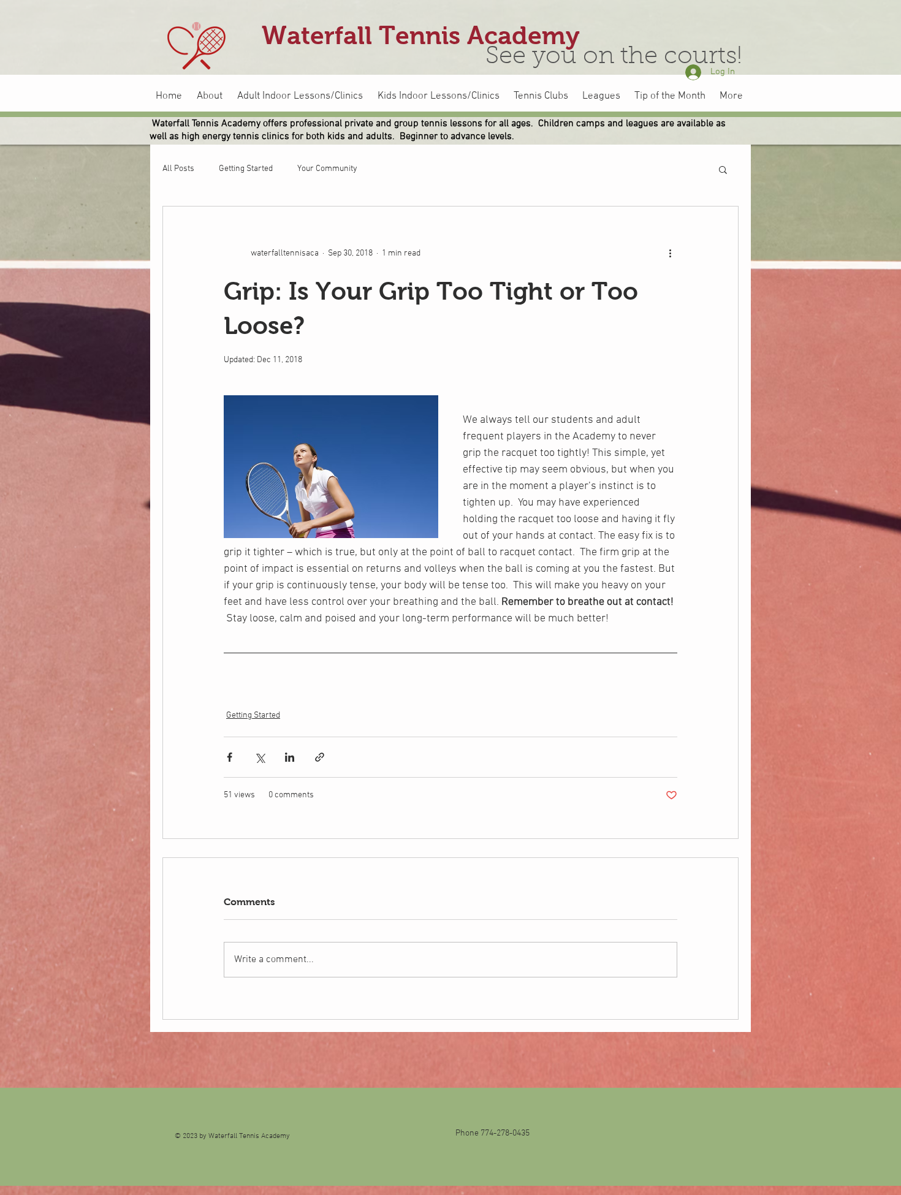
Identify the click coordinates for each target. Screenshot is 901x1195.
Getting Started (246, 169)
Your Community (327, 169)
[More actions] (670, 253)
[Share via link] (319, 757)
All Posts (178, 169)
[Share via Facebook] (229, 757)
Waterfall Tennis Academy (421, 35)
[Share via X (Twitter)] (259, 757)
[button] (723, 169)
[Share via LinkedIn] (289, 757)
